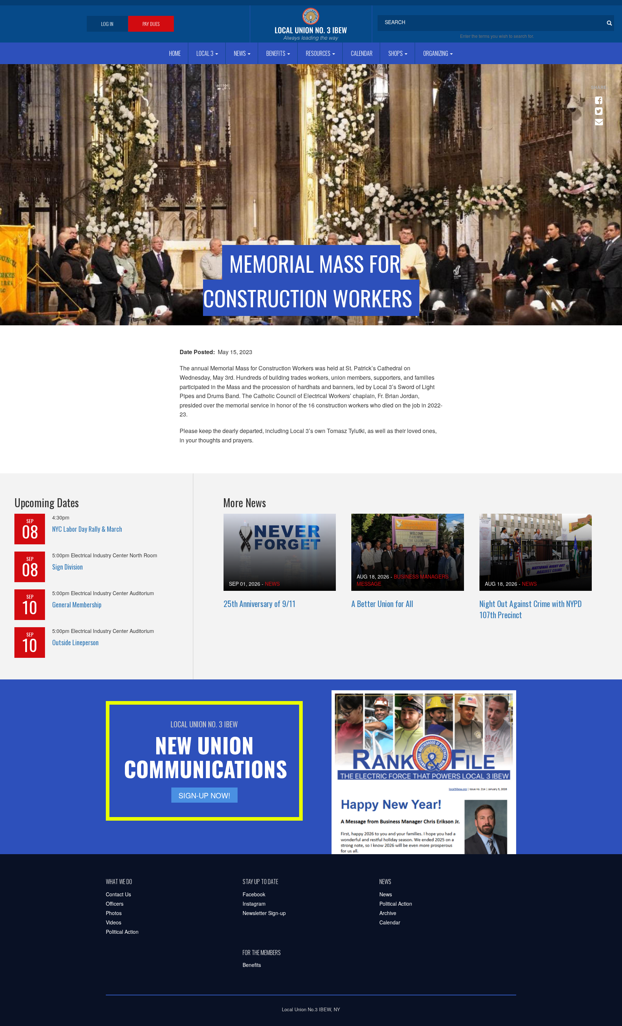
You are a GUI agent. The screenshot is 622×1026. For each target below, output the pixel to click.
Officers (114, 903)
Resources (319, 53)
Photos (114, 912)
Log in (107, 23)
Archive (387, 912)
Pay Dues (151, 23)
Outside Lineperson (75, 642)
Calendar (362, 53)
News (240, 53)
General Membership (77, 604)
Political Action (122, 931)
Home (175, 53)
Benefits (276, 53)
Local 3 (206, 53)
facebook (597, 97)
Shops (396, 53)
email (597, 118)
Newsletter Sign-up (264, 912)
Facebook (254, 894)
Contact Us (118, 894)
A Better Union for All (382, 603)
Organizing (436, 53)
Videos (113, 922)
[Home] (311, 24)
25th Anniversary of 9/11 (260, 603)
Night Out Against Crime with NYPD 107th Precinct (530, 609)
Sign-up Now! (204, 795)
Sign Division (67, 566)
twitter (597, 108)
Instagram (254, 903)
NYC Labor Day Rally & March (87, 529)
